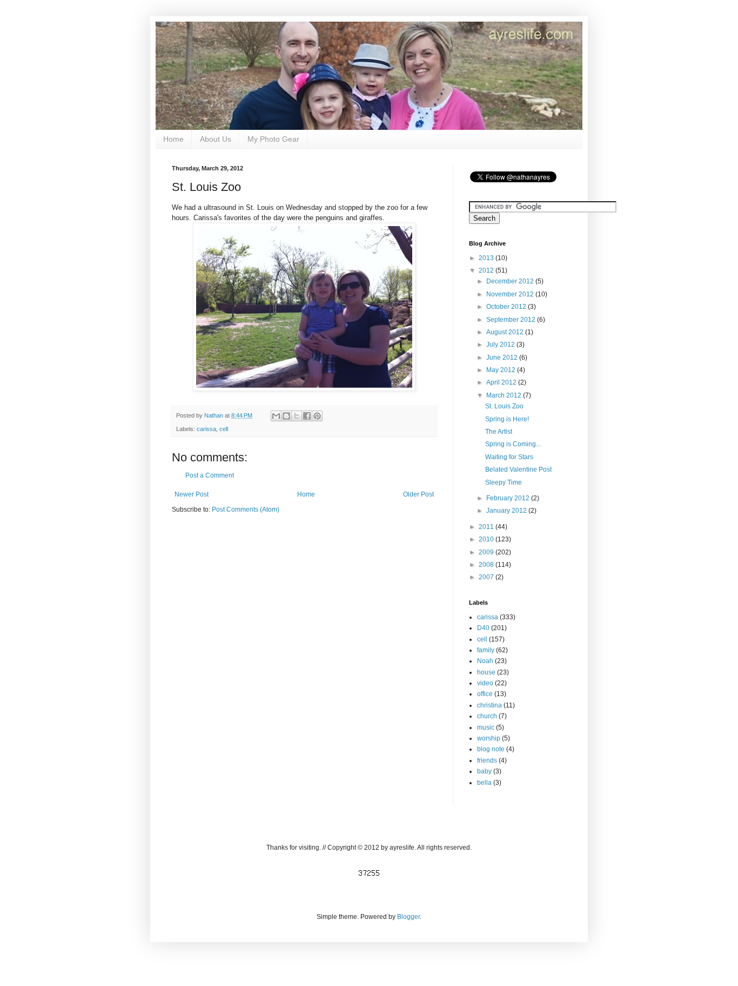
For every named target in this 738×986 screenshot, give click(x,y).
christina (489, 705)
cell (223, 429)
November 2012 (510, 294)
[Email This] (276, 416)
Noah (485, 661)
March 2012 (504, 395)
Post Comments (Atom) (245, 509)
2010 (487, 539)
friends (487, 760)
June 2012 (502, 357)
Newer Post (192, 494)
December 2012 (510, 281)
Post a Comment (209, 475)
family (485, 650)
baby (484, 771)
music (485, 727)
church (487, 716)
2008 (487, 564)
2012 (487, 270)
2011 (487, 527)
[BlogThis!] (286, 416)
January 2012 (507, 510)
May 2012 (501, 370)
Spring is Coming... (513, 444)
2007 (487, 577)
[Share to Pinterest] (317, 416)
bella (484, 782)
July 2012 (501, 344)
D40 (483, 628)
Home (173, 139)
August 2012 (505, 332)
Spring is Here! (507, 419)
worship (488, 738)
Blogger (408, 917)
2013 (487, 258)
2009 (487, 552)
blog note (491, 749)
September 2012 (511, 319)
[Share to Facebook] (306, 416)
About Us (215, 139)
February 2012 (508, 498)
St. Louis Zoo (504, 406)
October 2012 (507, 306)
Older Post (418, 494)
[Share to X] (296, 416)
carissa (206, 429)
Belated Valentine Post (518, 469)
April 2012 (502, 382)
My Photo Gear (273, 139)
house (486, 672)
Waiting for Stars (509, 457)
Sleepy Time (503, 482)
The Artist (498, 431)
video (485, 683)
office (485, 694)
